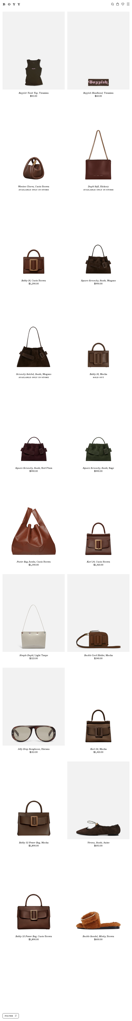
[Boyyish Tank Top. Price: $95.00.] (34, 51)
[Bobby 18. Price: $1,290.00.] (34, 238)
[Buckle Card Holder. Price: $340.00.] (98, 613)
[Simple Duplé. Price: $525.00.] (34, 613)
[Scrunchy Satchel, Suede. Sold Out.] (34, 332)
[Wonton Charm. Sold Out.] (34, 144)
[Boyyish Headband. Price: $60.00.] (98, 51)
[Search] (112, 4)
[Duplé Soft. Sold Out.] (98, 144)
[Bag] (117, 4)
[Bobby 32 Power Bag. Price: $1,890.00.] (34, 800)
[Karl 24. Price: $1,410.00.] (98, 519)
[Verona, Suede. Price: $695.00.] (98, 800)
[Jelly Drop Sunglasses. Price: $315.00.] (34, 707)
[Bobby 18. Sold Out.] (98, 332)
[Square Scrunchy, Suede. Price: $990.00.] (98, 238)
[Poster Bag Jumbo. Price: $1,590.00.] (34, 519)
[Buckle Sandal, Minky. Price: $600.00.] (98, 894)
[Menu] (128, 4)
